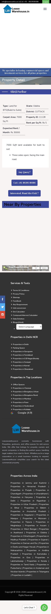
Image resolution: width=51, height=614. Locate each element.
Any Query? (24, 172)
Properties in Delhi (20, 344)
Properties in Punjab (21, 490)
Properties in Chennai (21, 388)
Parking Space (18, 348)
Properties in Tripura (21, 522)
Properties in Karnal (21, 365)
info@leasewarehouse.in (11, 2)
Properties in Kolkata (21, 409)
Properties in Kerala (37, 561)
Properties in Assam (35, 525)
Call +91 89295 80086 (24, 182)
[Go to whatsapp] (44, 607)
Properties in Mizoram (34, 518)
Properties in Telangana (38, 571)
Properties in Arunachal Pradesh (28, 511)
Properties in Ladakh (21, 575)
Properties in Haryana (22, 497)
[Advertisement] (25, 41)
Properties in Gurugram (22, 351)
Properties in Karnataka (34, 553)
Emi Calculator (18, 311)
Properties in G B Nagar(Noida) (25, 358)
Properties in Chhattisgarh (23, 536)
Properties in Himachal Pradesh (28, 486)
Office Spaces (18, 384)
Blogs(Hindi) (18, 322)
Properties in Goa (20, 557)
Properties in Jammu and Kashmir (29, 482)
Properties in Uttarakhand (35, 493)
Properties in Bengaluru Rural (25, 395)
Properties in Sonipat (21, 362)
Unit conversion (19, 308)
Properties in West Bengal (24, 529)
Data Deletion (18, 319)
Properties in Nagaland (22, 514)
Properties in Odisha (36, 532)
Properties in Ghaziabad (22, 369)
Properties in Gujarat (38, 539)
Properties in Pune (20, 402)
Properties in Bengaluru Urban (25, 391)
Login (45, 2)
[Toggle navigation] (45, 9)
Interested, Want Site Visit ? (24, 193)
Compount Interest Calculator (25, 315)
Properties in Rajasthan (33, 500)
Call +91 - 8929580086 (29, 2)
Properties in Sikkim (35, 507)
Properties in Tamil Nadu (23, 564)
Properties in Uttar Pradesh (24, 504)
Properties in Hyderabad (23, 406)
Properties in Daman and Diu (24, 543)
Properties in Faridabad (22, 355)
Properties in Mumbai (21, 398)
